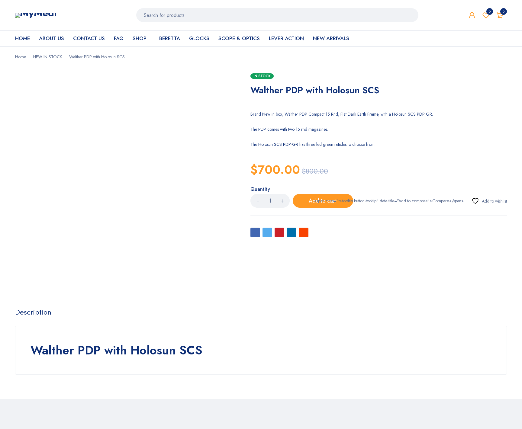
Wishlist (490, 11)
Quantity (260, 189)
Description (33, 312)
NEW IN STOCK (47, 57)
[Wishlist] (489, 201)
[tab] (33, 312)
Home (20, 57)
